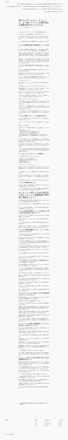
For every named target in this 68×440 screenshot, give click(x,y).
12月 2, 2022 (21, 27)
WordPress (11, 434)
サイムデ (7, 1)
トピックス (31, 27)
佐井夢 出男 (27, 27)
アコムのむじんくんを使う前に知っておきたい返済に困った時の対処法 (34, 386)
